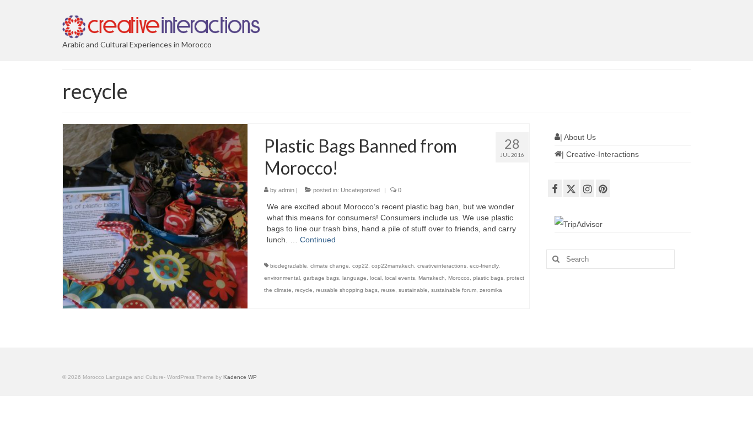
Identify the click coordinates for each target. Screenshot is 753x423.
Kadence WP (240, 377)
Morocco (459, 278)
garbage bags (321, 278)
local (375, 278)
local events (400, 278)
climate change (329, 266)
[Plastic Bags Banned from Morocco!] (155, 216)
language (354, 278)
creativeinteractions (441, 266)
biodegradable (288, 266)
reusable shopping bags (347, 290)
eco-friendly (484, 266)
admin (286, 190)
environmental (282, 278)
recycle (304, 290)
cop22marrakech (393, 266)
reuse (388, 290)
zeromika (491, 290)
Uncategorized (360, 190)
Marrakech (431, 278)
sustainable (413, 290)
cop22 (360, 266)
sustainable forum (453, 290)
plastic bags (488, 278)
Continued (318, 239)
